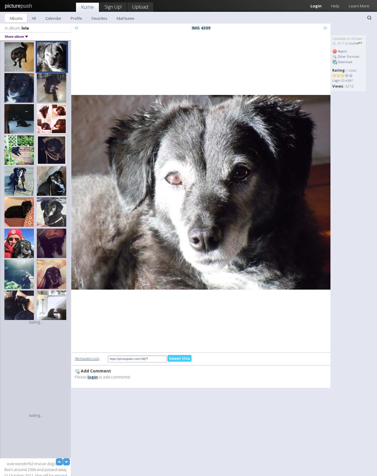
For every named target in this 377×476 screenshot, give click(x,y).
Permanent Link (87, 358)
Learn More (359, 6)
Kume (87, 7)
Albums (15, 18)
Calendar (53, 18)
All (34, 18)
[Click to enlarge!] (200, 192)
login (92, 377)
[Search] (369, 17)
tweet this (179, 358)
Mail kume (125, 18)
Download (344, 62)
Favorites (99, 18)
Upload (140, 6)
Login (316, 6)
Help (335, 6)
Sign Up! (113, 6)
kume (353, 43)
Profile (76, 18)
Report (342, 51)
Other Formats (348, 56)
